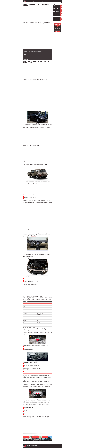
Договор (36, 1)
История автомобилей (55, 18)
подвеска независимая (27, 346)
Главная (31, 1)
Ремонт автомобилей (55, 8)
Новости (54, 5)
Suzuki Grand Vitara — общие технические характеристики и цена (47, 440)
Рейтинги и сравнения (55, 14)
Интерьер (25, 54)
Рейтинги (48, 1)
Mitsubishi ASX (38, 78)
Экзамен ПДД (39, 1)
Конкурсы (33, 1)
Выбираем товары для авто (56, 11)
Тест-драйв (24, 254)
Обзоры (46, 1)
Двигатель (25, 56)
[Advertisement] (58, 43)
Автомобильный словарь (42, 446)
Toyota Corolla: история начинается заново (27, 440)
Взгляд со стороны (26, 59)
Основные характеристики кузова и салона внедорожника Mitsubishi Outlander (33, 51)
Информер (43, 1)
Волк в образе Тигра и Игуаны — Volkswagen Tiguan (37, 440)
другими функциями (33, 236)
